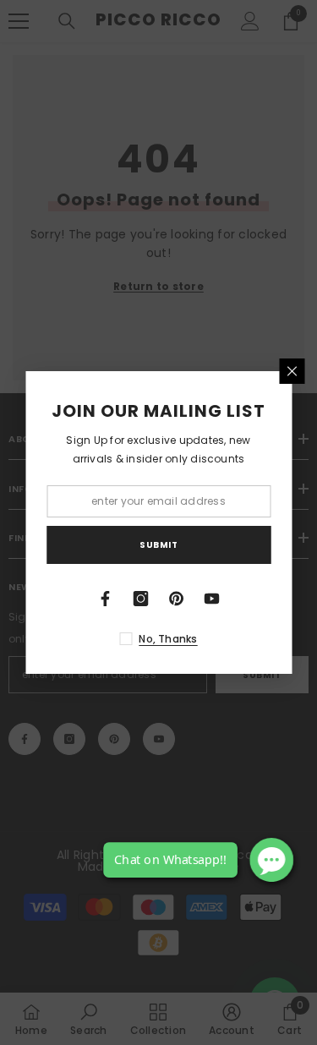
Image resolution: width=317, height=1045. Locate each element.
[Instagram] (141, 598)
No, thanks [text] (168, 639)
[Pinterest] (176, 598)
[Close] (291, 371)
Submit (158, 545)
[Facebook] (105, 598)
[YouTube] (212, 598)
